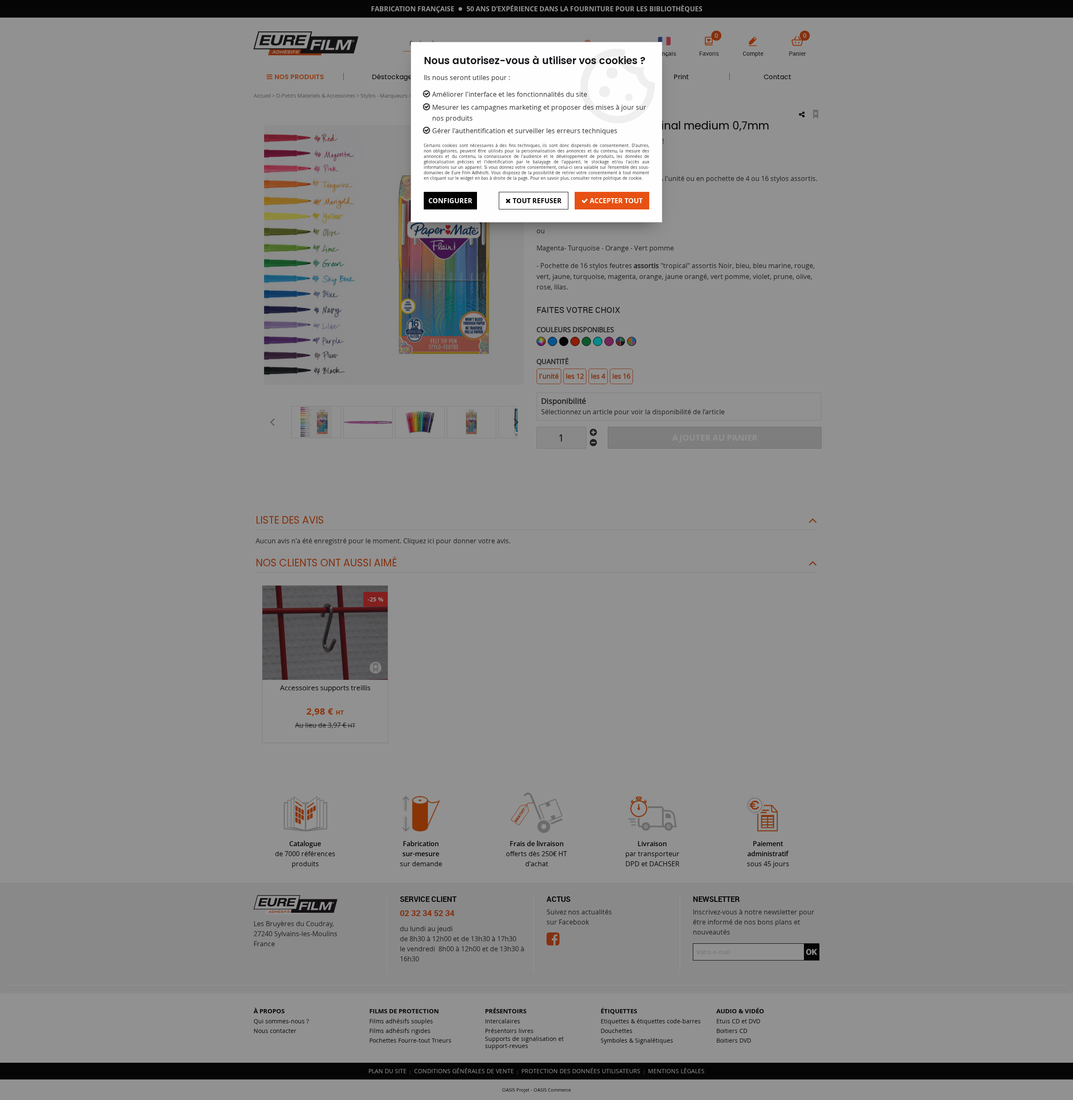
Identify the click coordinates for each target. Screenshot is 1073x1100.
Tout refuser (536, 200)
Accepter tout (615, 200)
